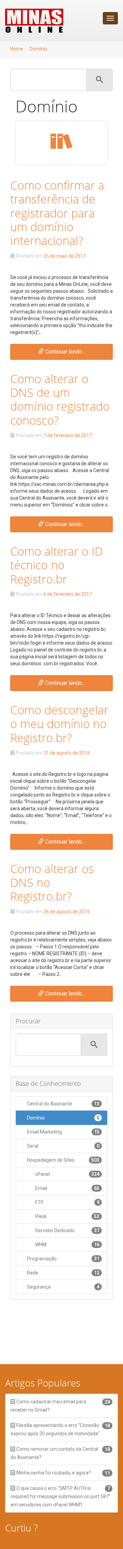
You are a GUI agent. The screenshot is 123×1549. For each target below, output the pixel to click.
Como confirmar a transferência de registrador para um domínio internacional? (57, 212)
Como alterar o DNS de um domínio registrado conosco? (60, 399)
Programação (62, 1258)
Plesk (66, 1216)
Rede (62, 1272)
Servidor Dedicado (66, 1230)
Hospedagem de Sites (62, 1160)
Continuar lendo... (64, 351)
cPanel (66, 1174)
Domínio (38, 49)
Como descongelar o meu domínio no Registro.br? (59, 724)
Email (66, 1188)
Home (16, 49)
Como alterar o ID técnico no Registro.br (56, 565)
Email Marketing (62, 1132)
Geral (62, 1146)
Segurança (62, 1287)
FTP (66, 1202)
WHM (66, 1244)
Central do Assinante (62, 1103)
